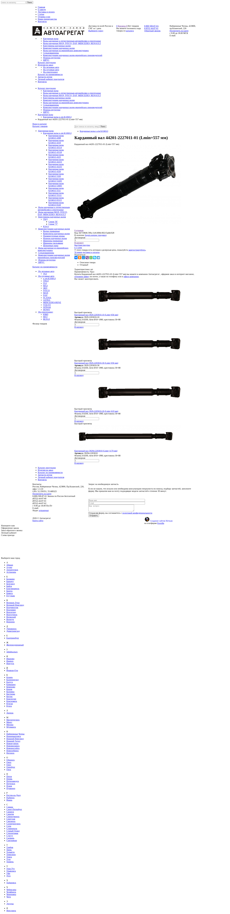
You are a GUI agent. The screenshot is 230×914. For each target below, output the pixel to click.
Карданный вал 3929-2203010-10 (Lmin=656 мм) (96, 315)
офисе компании (131, 276)
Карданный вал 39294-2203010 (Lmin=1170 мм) (95, 451)
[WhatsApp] (91, 257)
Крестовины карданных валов (57, 98)
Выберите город (95, 31)
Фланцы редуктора (51, 110)
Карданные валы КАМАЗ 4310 (56, 141)
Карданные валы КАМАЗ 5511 (56, 189)
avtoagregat (44, 510)
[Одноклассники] (79, 257)
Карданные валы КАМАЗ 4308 (56, 136)
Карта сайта (37, 520)
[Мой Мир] (83, 257)
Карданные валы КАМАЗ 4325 (56, 156)
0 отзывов (78, 230)
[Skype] (94, 257)
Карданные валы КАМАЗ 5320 (56, 175)
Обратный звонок (152, 31)
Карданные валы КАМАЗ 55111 (56, 194)
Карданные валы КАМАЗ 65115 (56, 199)
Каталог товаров (40, 126)
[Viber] (87, 257)
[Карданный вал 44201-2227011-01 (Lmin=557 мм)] (127, 228)
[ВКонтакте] (76, 257)
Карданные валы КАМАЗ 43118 (56, 151)
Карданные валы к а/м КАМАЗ (57, 117)
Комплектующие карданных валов (59, 100)
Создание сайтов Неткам (161, 521)
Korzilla (160, 523)
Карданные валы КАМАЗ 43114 (56, 146)
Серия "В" (53, 222)
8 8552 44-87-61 (151, 28)
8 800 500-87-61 (151, 26)
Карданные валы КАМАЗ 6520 (56, 203)
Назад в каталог (39, 124)
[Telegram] (98, 257)
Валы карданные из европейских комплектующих (66, 102)
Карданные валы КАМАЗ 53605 (56, 184)
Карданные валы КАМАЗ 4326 (56, 170)
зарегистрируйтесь (136, 250)
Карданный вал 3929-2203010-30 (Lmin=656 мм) (96, 363)
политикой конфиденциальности (137, 513)
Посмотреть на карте (179, 31)
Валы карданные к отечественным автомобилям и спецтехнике (72, 93)
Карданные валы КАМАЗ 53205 (56, 179)
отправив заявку (81, 276)
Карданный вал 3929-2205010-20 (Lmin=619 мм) (96, 411)
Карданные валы (50, 91)
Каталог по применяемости (44, 267)
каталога (130, 31)
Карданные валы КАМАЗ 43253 (56, 160)
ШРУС (46, 112)
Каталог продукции (47, 88)
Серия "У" (53, 224)
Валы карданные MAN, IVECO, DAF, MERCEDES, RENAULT (72, 95)
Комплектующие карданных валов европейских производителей (72, 107)
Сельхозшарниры (51, 105)
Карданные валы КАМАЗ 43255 (56, 165)
